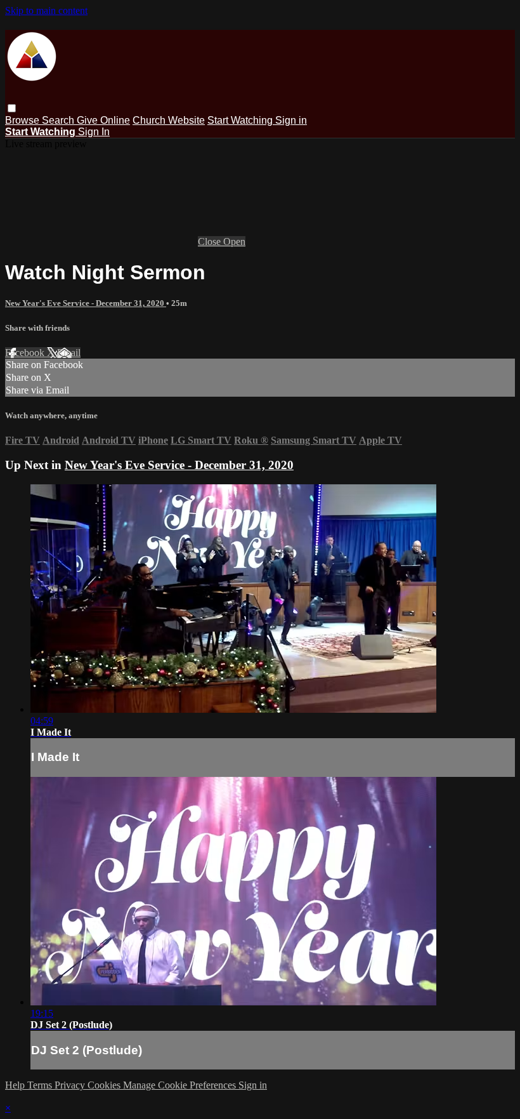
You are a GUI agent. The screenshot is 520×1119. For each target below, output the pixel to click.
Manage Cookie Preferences (180, 1085)
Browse (23, 120)
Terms (41, 1085)
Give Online (103, 120)
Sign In (94, 131)
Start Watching (241, 120)
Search (59, 120)
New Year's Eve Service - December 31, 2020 (85, 303)
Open (234, 241)
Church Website (169, 120)
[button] (12, 108)
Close (210, 241)
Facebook (26, 352)
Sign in (291, 120)
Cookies (105, 1085)
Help (16, 1085)
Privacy (71, 1085)
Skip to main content (46, 10)
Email (69, 352)
